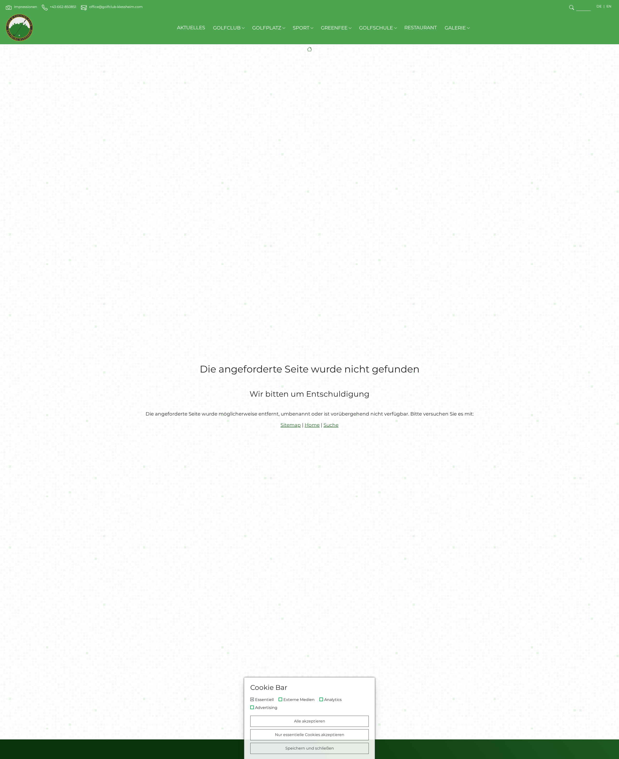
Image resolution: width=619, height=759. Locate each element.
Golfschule (376, 28)
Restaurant (420, 27)
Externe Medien (299, 700)
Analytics (333, 700)
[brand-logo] (19, 27)
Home (312, 425)
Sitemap (290, 425)
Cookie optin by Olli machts (354, 757)
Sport (301, 28)
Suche (331, 425)
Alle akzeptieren (309, 721)
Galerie (455, 28)
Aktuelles (191, 27)
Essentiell (264, 700)
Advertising (266, 708)
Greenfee (334, 28)
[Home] (309, 49)
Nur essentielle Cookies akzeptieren (309, 734)
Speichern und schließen (309, 748)
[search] (571, 7)
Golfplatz (266, 28)
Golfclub (227, 28)
